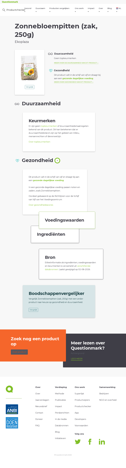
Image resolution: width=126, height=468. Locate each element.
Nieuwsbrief (41, 406)
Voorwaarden (81, 425)
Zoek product (19, 352)
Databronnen (61, 425)
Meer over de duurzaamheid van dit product (75, 63)
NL (120, 8)
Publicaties (60, 400)
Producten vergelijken (59, 8)
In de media (61, 419)
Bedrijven (104, 393)
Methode (59, 393)
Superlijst (79, 393)
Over (101, 8)
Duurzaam (40, 8)
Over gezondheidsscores (41, 205)
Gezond (27, 8)
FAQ (37, 425)
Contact (39, 413)
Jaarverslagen (42, 400)
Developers (80, 419)
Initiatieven (60, 438)
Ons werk (79, 8)
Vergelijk (29, 87)
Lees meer (76, 359)
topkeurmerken (49, 126)
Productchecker (15, 9)
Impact (91, 8)
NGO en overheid (108, 400)
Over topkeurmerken (39, 142)
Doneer (39, 419)
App (77, 413)
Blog (109, 8)
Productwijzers (82, 400)
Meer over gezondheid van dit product (73, 82)
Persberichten (62, 413)
